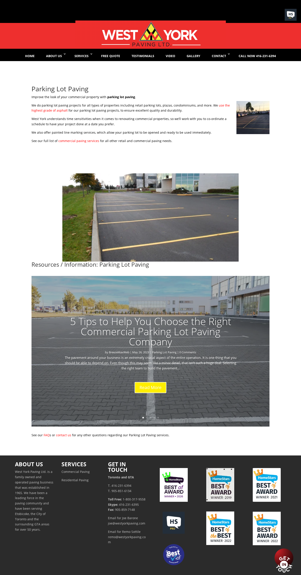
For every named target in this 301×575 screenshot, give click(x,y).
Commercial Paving (75, 472)
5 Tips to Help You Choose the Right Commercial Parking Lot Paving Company (150, 331)
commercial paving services (78, 141)
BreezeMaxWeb (119, 352)
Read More (150, 387)
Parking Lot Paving (164, 352)
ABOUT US (54, 56)
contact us (63, 435)
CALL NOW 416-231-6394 (257, 56)
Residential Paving (75, 480)
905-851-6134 (121, 491)
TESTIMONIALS (143, 56)
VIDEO (170, 56)
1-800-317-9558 (134, 499)
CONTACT (219, 56)
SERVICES (81, 56)
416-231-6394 (121, 485)
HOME (30, 56)
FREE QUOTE (110, 56)
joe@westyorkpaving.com (126, 523)
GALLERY (193, 56)
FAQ (47, 435)
